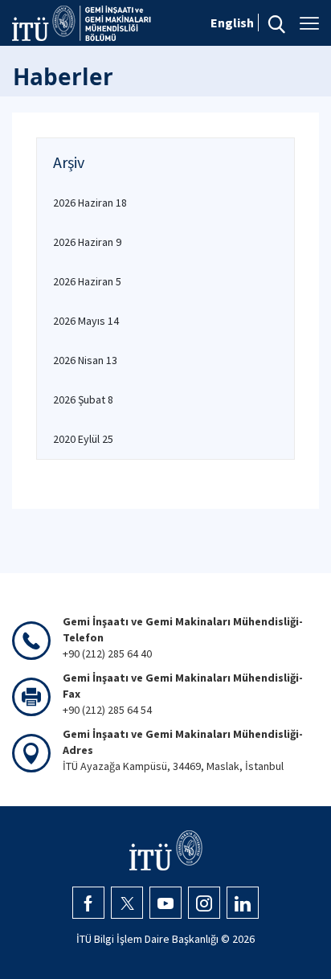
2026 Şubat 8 (83, 399)
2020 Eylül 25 (83, 439)
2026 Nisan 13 (85, 360)
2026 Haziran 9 (87, 242)
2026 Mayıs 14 (86, 320)
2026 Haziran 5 (87, 281)
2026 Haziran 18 (90, 202)
